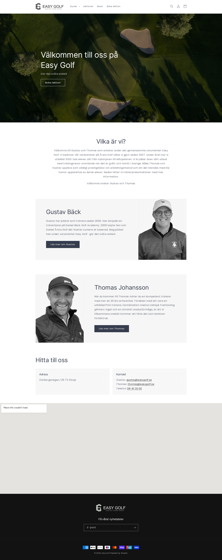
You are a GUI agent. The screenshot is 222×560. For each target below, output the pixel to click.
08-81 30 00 (134, 388)
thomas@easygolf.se (141, 384)
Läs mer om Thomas (111, 328)
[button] (74, 6)
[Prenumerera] (134, 527)
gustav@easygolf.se (139, 380)
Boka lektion (53, 82)
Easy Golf (106, 553)
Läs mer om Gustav (63, 244)
